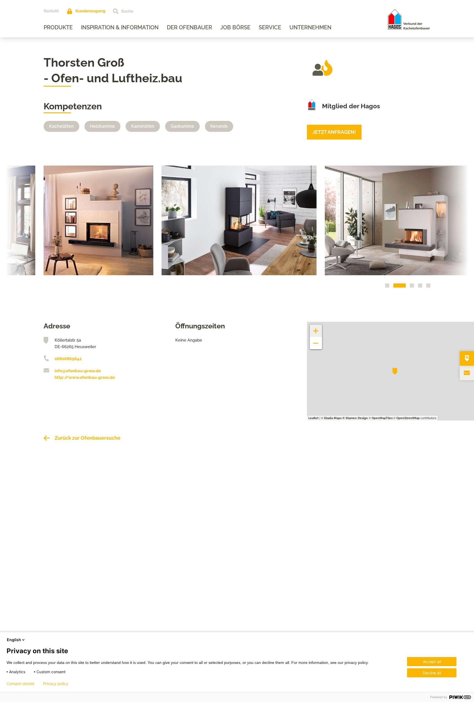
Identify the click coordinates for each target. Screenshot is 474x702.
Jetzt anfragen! (334, 132)
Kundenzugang (90, 10)
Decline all (432, 672)
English (14, 639)
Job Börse (235, 27)
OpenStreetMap (408, 418)
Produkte (58, 27)
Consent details (20, 683)
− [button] (316, 340)
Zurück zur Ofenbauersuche (87, 438)
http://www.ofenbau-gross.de (85, 377)
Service (270, 27)
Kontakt (51, 10)
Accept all (432, 661)
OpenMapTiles (382, 418)
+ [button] (316, 328)
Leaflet (313, 418)
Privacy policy (55, 683)
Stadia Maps (333, 418)
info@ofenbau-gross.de (78, 370)
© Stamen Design (355, 418)
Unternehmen (310, 27)
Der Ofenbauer (189, 27)
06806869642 (68, 358)
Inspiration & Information (120, 27)
